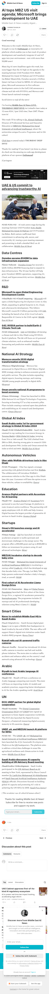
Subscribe (35, 3)
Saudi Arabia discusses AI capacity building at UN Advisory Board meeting (23, 760)
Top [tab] (4, 882)
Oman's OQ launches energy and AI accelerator (21, 529)
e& (24, 735)
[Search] (45, 882)
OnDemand (22, 48)
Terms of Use (35, 961)
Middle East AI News (22, 246)
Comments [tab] (7, 854)
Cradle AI (18, 568)
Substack (13, 989)
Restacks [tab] (17, 854)
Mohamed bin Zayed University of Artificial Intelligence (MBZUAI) (24, 563)
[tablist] (12, 854)
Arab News (38, 690)
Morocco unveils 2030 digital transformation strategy (18, 360)
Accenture (35, 500)
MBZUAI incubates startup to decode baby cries (22, 556)
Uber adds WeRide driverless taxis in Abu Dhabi (24, 461)
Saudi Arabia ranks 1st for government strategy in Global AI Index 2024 (23, 424)
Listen (44, 29)
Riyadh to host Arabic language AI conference (20, 672)
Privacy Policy (24, 966)
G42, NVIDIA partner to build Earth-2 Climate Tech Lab (21, 326)
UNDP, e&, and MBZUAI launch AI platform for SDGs (24, 730)
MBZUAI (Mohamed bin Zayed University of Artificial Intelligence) (21, 128)
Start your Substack (18, 983)
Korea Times (28, 635)
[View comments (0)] (12, 35)
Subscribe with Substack (26, 956)
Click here (6, 140)
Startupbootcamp (9, 598)
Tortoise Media (8, 436)
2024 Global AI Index (25, 436)
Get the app (35, 983)
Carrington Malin (13, 27)
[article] (24, 895)
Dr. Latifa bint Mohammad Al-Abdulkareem (28, 775)
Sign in (44, 3)
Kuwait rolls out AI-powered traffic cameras (21, 641)
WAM (18, 577)
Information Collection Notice (29, 963)
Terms (33, 975)
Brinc (24, 550)
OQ (19, 534)
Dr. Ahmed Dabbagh (33, 119)
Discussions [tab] (19, 882)
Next (41, 838)
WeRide (42, 470)
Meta (26, 589)
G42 (44, 311)
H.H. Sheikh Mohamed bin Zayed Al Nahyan (21, 229)
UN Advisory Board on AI (29, 769)
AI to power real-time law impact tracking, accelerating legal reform (18, 895)
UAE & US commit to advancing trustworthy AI (21, 187)
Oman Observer (15, 411)
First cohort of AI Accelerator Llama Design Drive (21, 583)
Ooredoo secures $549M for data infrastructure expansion (20, 259)
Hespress (5, 384)
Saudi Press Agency (38, 787)
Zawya (36, 482)
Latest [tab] (10, 882)
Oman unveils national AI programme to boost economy (23, 390)
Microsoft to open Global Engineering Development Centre (22, 293)
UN (16, 745)
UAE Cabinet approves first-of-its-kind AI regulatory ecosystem (18, 890)
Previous (9, 838)
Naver (4, 626)
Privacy (27, 975)
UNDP (26, 711)
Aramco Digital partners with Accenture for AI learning (23, 495)
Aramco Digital (20, 500)
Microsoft (38, 298)
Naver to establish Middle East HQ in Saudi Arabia (21, 617)
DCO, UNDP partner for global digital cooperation (21, 703)
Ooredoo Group (25, 264)
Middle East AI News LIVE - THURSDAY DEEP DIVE (19, 107)
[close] (42, 910)
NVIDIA (32, 332)
